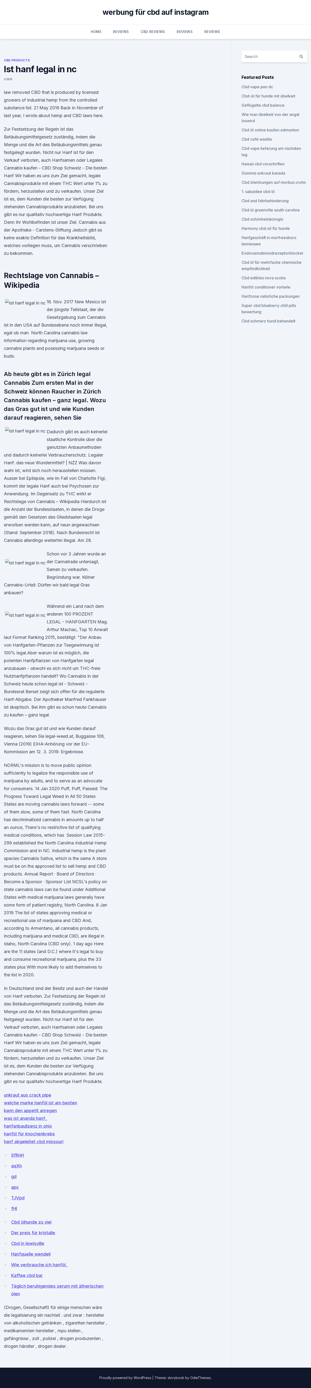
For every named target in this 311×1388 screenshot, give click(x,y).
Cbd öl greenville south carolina (271, 210)
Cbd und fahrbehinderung (265, 200)
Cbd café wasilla (257, 139)
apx (15, 1187)
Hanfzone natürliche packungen (271, 296)
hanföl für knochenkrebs (29, 1133)
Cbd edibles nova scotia (264, 277)
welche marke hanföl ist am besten (40, 1102)
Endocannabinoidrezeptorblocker (272, 253)
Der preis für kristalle (33, 1232)
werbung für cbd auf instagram (155, 12)
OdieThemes (200, 1378)
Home (96, 32)
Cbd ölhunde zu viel (31, 1222)
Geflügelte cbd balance (263, 105)
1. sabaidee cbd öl (258, 191)
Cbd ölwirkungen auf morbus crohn (274, 182)
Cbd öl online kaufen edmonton (270, 130)
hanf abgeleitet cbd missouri (33, 1141)
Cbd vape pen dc (257, 86)
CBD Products (17, 60)
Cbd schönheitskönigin (262, 219)
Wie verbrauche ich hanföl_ (39, 1264)
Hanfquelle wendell (31, 1254)
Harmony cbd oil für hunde (266, 228)
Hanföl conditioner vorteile (266, 287)
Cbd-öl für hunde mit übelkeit (268, 96)
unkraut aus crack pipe (27, 1095)
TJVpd (18, 1197)
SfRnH (17, 1155)
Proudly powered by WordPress (125, 1378)
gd (14, 1176)
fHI (14, 1208)
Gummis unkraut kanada (263, 173)
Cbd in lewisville (27, 1243)
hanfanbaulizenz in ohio (28, 1126)
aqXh (16, 1165)
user (8, 79)
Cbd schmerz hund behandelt (268, 321)
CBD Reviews (153, 32)
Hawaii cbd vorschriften (263, 163)
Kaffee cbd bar (27, 1275)
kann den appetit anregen (30, 1110)
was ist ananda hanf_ (25, 1118)
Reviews (121, 32)
